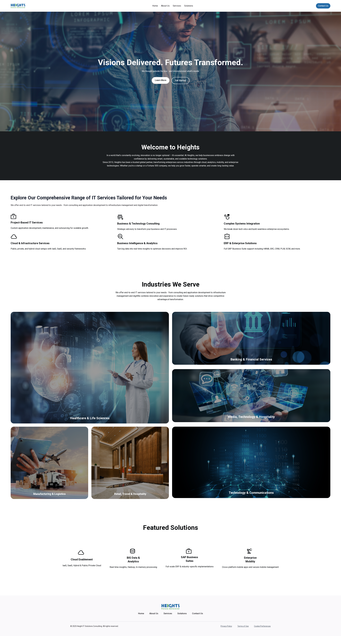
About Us (165, 6)
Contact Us (323, 6)
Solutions (188, 6)
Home (155, 6)
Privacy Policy (226, 626)
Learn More (160, 80)
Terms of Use (243, 626)
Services (177, 6)
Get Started (180, 80)
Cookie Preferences (262, 626)
